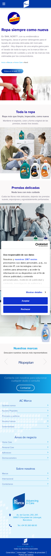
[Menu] (4, 4)
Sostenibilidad (8, 426)
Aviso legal (21, 552)
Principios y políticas (10, 416)
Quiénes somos (9, 405)
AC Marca (26, 4)
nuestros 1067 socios (26, 259)
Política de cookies (26, 554)
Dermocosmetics (9, 458)
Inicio (3, 62)
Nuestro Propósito (10, 410)
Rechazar (25, 309)
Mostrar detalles (34, 292)
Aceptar (25, 301)
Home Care (18, 62)
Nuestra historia (8, 421)
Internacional (7, 478)
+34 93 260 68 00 (29, 525)
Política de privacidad (36, 552)
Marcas (9, 62)
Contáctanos (7, 484)
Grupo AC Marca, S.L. (25, 546)
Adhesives (6, 452)
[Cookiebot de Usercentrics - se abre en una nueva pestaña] (36, 245)
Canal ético (10, 552)
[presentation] (6, 361)
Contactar (25, 387)
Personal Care (8, 447)
